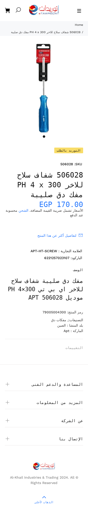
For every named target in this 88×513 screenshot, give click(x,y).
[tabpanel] (44, 88)
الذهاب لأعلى (44, 502)
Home (79, 25)
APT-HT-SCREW (44, 251)
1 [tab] (44, 136)
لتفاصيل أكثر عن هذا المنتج (56, 235)
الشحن (23, 210)
